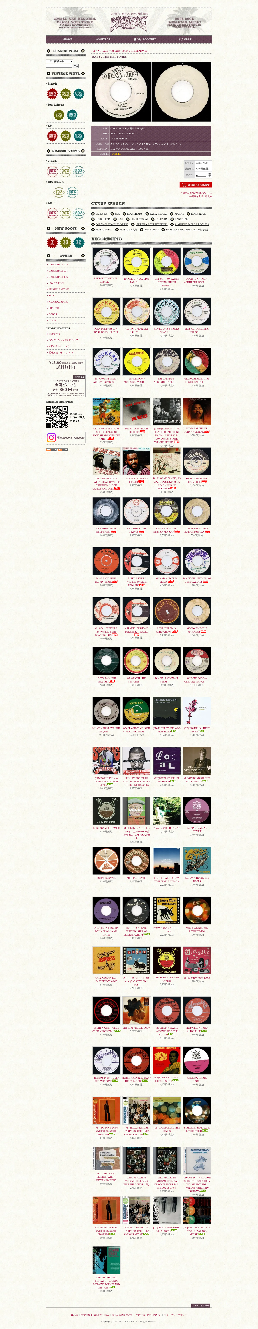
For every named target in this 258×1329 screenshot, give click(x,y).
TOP (93, 51)
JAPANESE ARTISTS (59, 289)
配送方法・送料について (61, 352)
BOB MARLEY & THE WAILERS (112, 224)
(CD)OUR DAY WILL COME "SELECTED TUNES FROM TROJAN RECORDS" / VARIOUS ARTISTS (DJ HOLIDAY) (197, 1184)
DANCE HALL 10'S (58, 277)
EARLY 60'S (102, 214)
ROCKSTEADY (135, 214)
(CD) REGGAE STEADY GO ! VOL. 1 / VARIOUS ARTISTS (197, 1231)
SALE (51, 295)
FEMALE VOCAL (139, 219)
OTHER (52, 320)
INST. (120, 219)
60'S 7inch (115, 51)
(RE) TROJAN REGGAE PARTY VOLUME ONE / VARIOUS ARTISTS (136, 1131)
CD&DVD (54, 308)
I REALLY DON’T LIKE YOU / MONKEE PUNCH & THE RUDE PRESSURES (136, 781)
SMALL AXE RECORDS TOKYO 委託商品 (187, 229)
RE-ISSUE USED (104, 229)
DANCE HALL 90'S (58, 264)
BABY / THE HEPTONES (134, 51)
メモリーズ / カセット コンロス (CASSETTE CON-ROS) (136, 981)
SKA (117, 214)
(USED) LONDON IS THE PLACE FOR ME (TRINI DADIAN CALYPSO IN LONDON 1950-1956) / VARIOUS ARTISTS (167, 435)
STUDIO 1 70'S (103, 219)
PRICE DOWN (151, 229)
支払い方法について (59, 346)
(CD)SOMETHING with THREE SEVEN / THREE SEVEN (106, 781)
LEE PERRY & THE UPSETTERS (152, 224)
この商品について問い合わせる (196, 193)
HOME (74, 1315)
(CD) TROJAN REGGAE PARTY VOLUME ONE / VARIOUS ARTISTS (136, 1231)
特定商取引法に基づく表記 (95, 1315)
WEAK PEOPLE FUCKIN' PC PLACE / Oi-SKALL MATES (106, 931)
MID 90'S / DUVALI (136, 878)
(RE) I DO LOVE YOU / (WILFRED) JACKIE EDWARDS (106, 1131)
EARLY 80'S (162, 219)
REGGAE (179, 214)
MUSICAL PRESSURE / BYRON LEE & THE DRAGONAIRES (106, 632)
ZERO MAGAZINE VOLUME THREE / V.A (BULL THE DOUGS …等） (136, 1181)
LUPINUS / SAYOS (106, 878)
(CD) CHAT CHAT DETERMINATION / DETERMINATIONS (106, 1177)
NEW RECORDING (58, 302)
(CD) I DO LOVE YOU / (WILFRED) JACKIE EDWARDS (106, 1231)
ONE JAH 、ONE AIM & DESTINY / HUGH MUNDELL (167, 282)
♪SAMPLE (115, 154)
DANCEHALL (182, 219)
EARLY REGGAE (158, 214)
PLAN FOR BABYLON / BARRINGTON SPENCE (106, 330)
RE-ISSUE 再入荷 (128, 229)
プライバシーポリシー (175, 1315)
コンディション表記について (63, 340)
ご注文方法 (54, 334)
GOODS (53, 314)
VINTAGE (103, 51)
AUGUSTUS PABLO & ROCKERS (192, 224)
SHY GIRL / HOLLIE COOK (136, 1028)
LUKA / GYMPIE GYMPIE (106, 828)
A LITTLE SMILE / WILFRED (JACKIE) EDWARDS (137, 582)
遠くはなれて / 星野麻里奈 (197, 978)
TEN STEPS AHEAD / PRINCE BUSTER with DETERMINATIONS (136, 931)
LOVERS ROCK (57, 283)
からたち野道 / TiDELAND (167, 828)
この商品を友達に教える (199, 196)
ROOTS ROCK (198, 214)
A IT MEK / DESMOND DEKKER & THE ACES (136, 630)
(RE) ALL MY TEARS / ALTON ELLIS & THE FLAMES (167, 1031)
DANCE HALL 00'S (58, 270)
